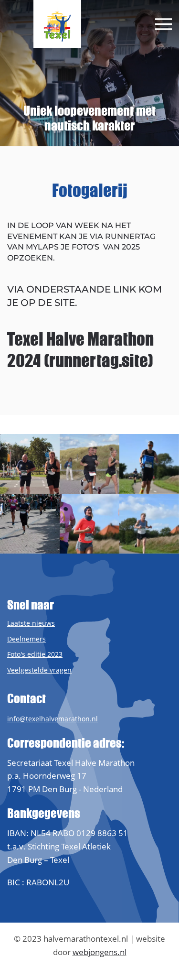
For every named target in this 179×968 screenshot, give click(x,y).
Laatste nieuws (31, 623)
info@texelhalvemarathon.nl (52, 718)
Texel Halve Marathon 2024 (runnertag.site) (80, 349)
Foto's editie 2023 (35, 654)
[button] (163, 24)
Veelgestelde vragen (39, 669)
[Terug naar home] (57, 24)
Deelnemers (26, 638)
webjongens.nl (99, 951)
